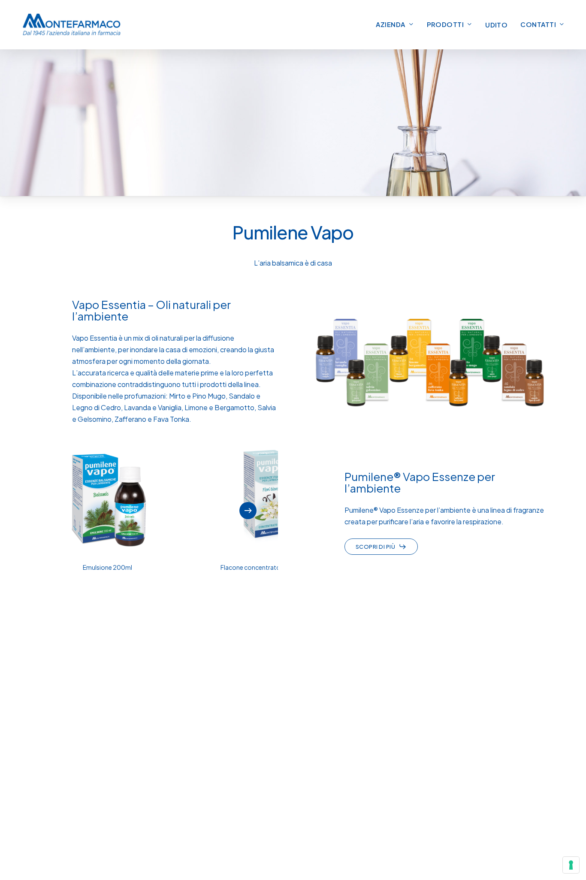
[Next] (248, 510)
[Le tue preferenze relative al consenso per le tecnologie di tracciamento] (571, 865)
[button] (381, 546)
